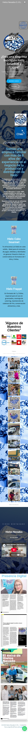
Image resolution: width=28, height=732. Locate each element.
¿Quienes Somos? (14, 142)
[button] (14, 537)
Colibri (22, 727)
